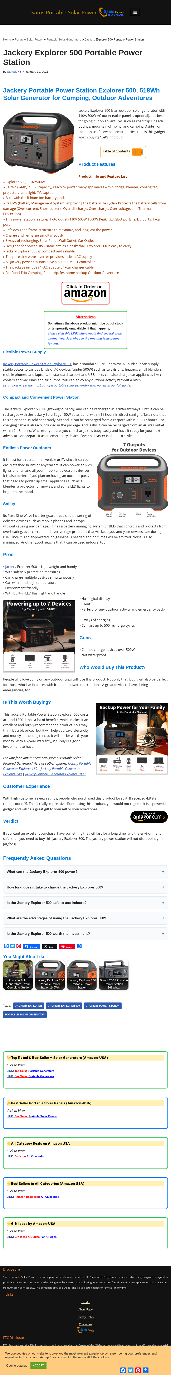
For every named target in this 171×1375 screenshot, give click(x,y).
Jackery (10, 566)
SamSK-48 (14, 71)
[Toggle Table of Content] (137, 152)
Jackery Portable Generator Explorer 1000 (55, 774)
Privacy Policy (85, 1317)
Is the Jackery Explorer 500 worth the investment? (85, 934)
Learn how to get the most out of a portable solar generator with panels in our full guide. (67, 385)
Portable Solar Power (29, 39)
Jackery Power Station (102, 1005)
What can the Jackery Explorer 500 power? (85, 872)
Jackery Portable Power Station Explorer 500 (37, 364)
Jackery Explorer (28, 1005)
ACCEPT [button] (38, 1365)
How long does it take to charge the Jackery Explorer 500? (85, 887)
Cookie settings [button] (16, 1365)
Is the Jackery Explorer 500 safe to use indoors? (85, 903)
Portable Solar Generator (25, 1014)
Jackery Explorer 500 (64, 1005)
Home (7, 39)
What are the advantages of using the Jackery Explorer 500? (85, 918)
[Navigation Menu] (135, 12)
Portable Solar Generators (64, 39)
